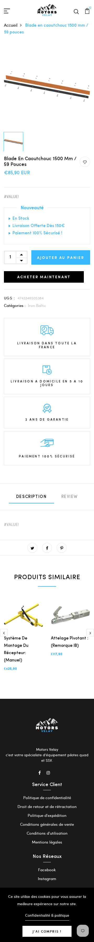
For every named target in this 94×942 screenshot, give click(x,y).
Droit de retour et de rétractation (47, 806)
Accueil (10, 25)
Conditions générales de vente (47, 824)
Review (69, 497)
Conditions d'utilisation (47, 833)
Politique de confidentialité (47, 797)
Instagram (47, 878)
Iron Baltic (37, 305)
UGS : (9, 297)
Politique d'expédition (47, 815)
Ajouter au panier (60, 257)
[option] (47, 86)
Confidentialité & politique (47, 915)
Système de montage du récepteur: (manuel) (16, 649)
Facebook (47, 869)
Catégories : (15, 305)
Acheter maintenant (43, 277)
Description (31, 497)
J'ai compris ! (47, 931)
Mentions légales (47, 842)
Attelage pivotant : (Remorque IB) (69, 642)
